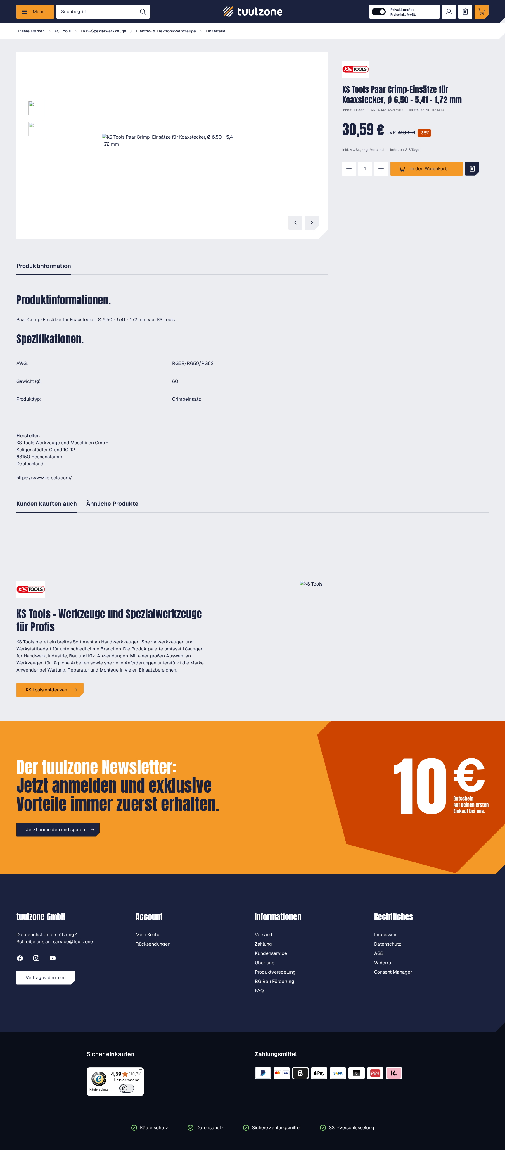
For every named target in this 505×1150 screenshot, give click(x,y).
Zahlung (263, 944)
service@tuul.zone (73, 942)
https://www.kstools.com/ (44, 478)
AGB (379, 953)
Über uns (264, 963)
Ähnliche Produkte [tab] (112, 503)
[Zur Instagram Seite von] (36, 959)
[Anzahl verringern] (349, 169)
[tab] (43, 266)
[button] (172, 140)
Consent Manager (393, 972)
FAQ (259, 991)
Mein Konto (147, 935)
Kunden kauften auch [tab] (46, 503)
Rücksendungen (153, 944)
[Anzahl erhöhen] (381, 169)
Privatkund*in (403, 11)
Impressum (386, 935)
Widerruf (383, 963)
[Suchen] (143, 12)
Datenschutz (388, 944)
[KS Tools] (355, 69)
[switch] (126, 1088)
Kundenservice (271, 953)
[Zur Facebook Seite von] (19, 959)
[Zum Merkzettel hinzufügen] (472, 169)
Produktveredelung (275, 972)
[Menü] (140, 1070)
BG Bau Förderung (274, 981)
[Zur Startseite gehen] (252, 11)
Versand (377, 149)
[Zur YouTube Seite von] (52, 959)
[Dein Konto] (449, 12)
